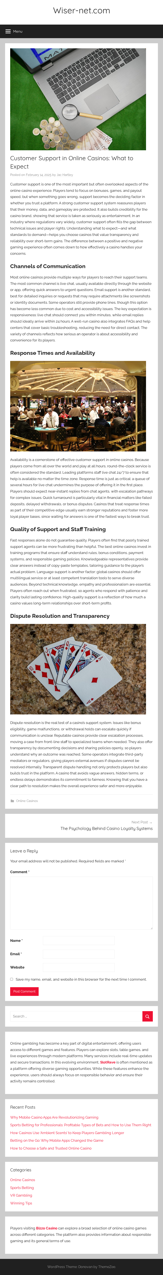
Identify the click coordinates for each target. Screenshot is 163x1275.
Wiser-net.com (81, 10)
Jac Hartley (65, 175)
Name (16, 940)
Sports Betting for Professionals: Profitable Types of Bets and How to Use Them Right (80, 1125)
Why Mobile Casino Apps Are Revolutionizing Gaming (54, 1117)
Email (16, 954)
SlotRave (107, 1062)
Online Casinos (27, 801)
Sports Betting (22, 1188)
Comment (20, 872)
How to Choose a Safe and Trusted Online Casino (50, 1148)
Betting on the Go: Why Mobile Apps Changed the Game (56, 1140)
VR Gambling (21, 1195)
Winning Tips (21, 1203)
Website (17, 967)
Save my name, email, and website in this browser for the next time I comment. (81, 979)
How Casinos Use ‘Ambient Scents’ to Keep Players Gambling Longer (67, 1133)
